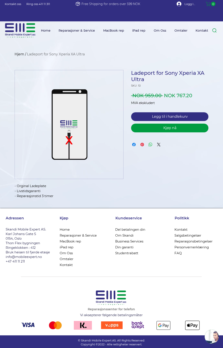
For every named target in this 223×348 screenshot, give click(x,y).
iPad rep (66, 247)
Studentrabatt (126, 253)
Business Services (129, 241)
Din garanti (124, 247)
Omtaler (66, 259)
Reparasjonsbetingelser (193, 241)
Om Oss (66, 253)
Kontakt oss (13, 4)
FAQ (178, 253)
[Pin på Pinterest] (142, 144)
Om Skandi (124, 235)
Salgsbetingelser (187, 235)
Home (65, 229)
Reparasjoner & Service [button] (78, 235)
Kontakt (66, 265)
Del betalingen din (130, 229)
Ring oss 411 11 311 (38, 4)
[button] (211, 4)
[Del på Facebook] (134, 144)
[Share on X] (158, 144)
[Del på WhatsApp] (150, 144)
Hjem (19, 54)
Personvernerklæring (191, 247)
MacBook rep (70, 241)
